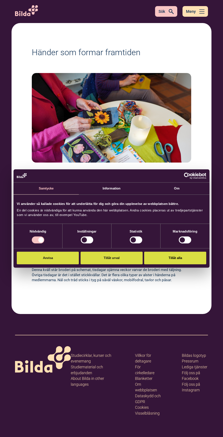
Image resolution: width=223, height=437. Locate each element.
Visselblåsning (147, 413)
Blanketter (143, 378)
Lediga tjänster (194, 367)
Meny (191, 11)
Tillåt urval (112, 258)
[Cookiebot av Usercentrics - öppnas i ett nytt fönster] (187, 176)
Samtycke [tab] (46, 188)
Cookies (142, 407)
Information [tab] (111, 188)
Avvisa (48, 258)
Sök (162, 11)
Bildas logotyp (194, 355)
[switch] (87, 239)
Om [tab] (176, 188)
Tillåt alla (175, 258)
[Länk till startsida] (43, 360)
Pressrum (190, 361)
